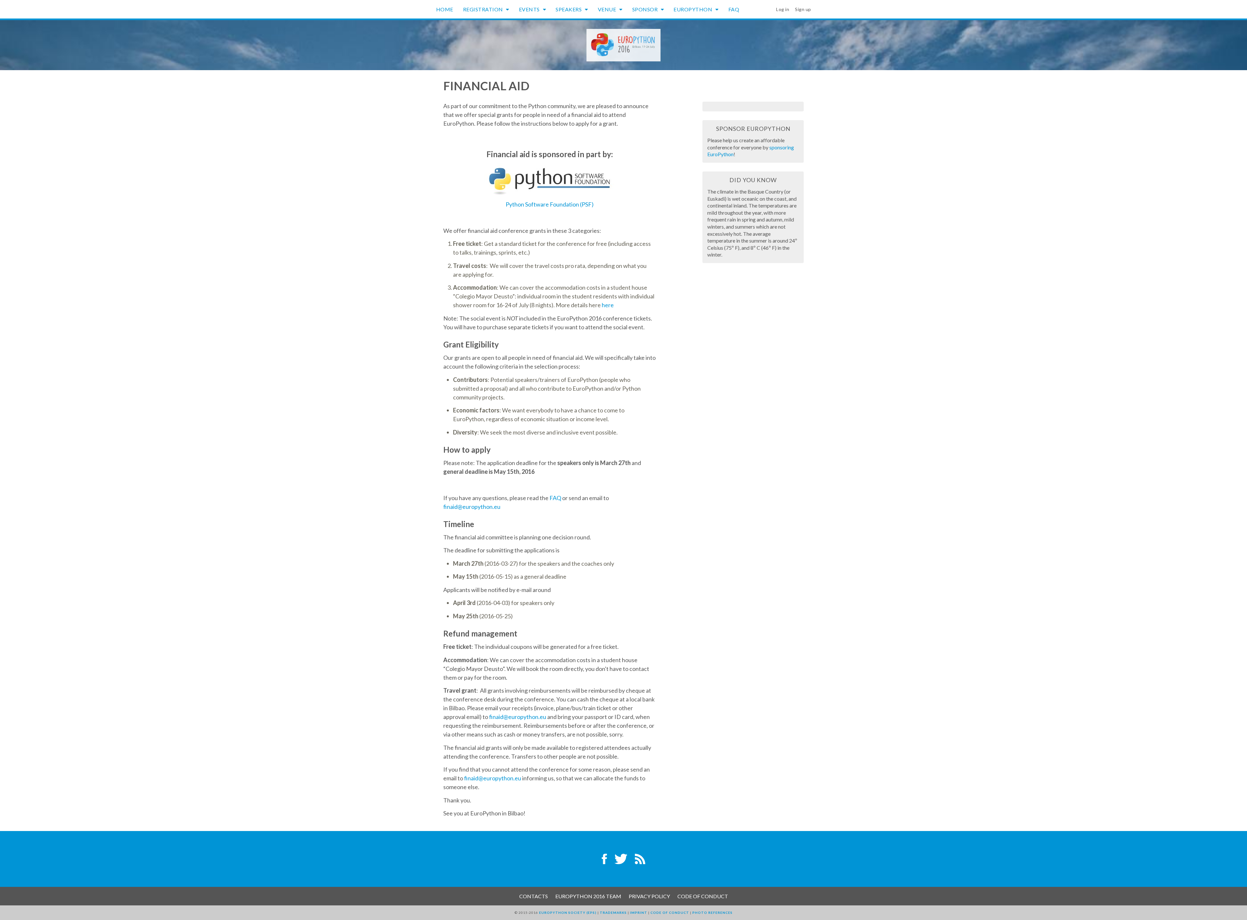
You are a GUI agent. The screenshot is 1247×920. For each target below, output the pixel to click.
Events (530, 9)
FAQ (733, 9)
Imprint (638, 912)
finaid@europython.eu (471, 506)
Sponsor (645, 9)
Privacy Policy (649, 896)
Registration (483, 9)
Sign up (803, 9)
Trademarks (613, 912)
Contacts (533, 896)
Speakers (569, 9)
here (608, 305)
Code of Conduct (702, 896)
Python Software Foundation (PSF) (550, 204)
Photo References (712, 912)
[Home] (623, 44)
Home (444, 9)
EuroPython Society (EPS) (568, 912)
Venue (607, 9)
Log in (782, 9)
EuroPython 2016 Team (588, 896)
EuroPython (693, 9)
